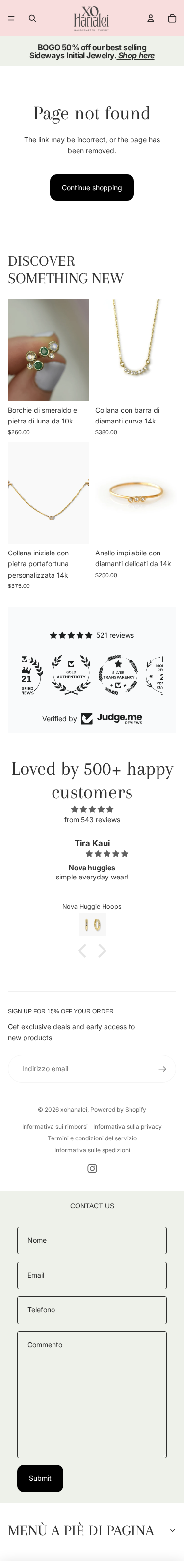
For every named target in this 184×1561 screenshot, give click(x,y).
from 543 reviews (92, 819)
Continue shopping (92, 187)
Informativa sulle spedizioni (92, 1150)
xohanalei (73, 1109)
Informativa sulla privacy (127, 1126)
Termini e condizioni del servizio (92, 1138)
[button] (84, 951)
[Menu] (11, 18)
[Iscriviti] (162, 1068)
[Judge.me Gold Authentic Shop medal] (45, 675)
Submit (40, 1478)
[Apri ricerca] (32, 18)
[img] (92, 809)
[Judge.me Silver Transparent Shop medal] (92, 675)
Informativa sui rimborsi (55, 1126)
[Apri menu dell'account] (150, 18)
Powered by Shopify (118, 1109)
